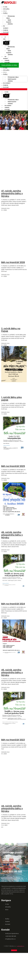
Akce (5, 11)
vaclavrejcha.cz (20, 946)
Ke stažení (5, 57)
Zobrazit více (5, 208)
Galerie (5, 30)
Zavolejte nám (7, 869)
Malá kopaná (8, 21)
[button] (4, 34)
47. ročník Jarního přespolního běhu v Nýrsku (12, 193)
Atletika (10, 24)
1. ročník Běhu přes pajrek (11, 398)
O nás (5, 7)
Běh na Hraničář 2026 (13, 262)
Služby (5, 13)
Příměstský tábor (10, 17)
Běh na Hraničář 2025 (13, 466)
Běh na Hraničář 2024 (13, 603)
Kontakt (6, 32)
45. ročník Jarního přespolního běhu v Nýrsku (12, 672)
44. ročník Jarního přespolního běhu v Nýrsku (12, 808)
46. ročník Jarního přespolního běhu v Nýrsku (12, 535)
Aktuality (6, 9)
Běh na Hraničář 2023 (13, 739)
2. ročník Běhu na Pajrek (10, 330)
